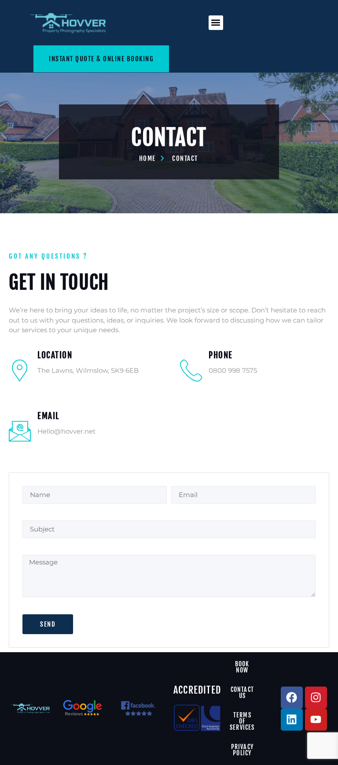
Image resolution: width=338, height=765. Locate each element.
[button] (216, 22)
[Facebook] (292, 698)
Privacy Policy (242, 750)
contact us (242, 692)
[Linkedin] (292, 720)
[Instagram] (316, 698)
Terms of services (242, 721)
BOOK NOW (242, 667)
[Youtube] (316, 720)
